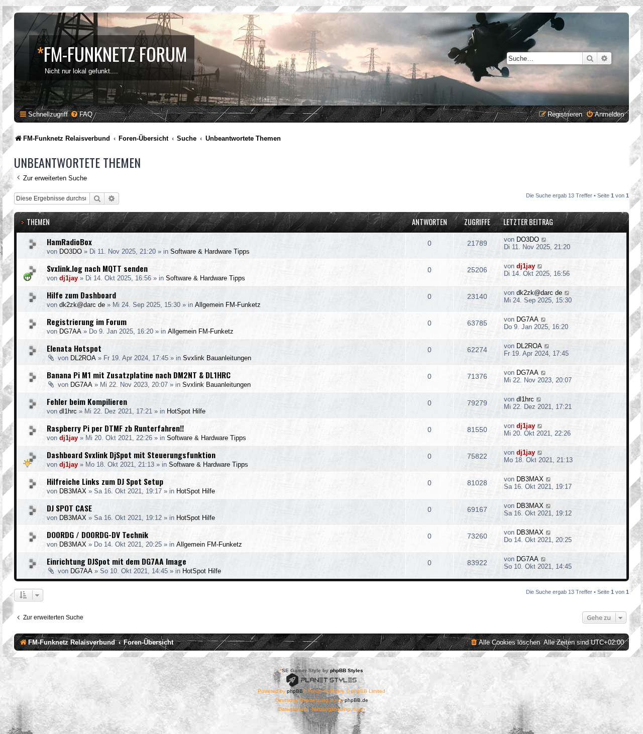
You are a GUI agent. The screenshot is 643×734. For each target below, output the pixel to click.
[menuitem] (81, 114)
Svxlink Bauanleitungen (217, 358)
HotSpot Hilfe (186, 411)
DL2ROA (83, 358)
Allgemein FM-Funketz (228, 304)
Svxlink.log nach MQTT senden (97, 268)
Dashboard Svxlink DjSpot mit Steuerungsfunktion (131, 455)
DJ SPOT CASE (69, 508)
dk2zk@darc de (82, 304)
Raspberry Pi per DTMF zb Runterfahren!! (115, 428)
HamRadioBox (69, 242)
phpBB (295, 691)
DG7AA (70, 331)
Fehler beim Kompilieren (87, 401)
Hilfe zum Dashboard (81, 295)
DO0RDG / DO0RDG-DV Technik (97, 535)
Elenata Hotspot (74, 348)
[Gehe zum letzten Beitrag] (544, 239)
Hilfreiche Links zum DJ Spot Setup (105, 481)
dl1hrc (68, 411)
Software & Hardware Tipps (210, 251)
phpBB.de (356, 700)
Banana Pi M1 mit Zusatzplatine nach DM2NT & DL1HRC (139, 375)
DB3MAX (72, 491)
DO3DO (70, 251)
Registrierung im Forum (87, 322)
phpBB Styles (346, 670)
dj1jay (68, 278)
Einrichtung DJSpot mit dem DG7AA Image (116, 561)
